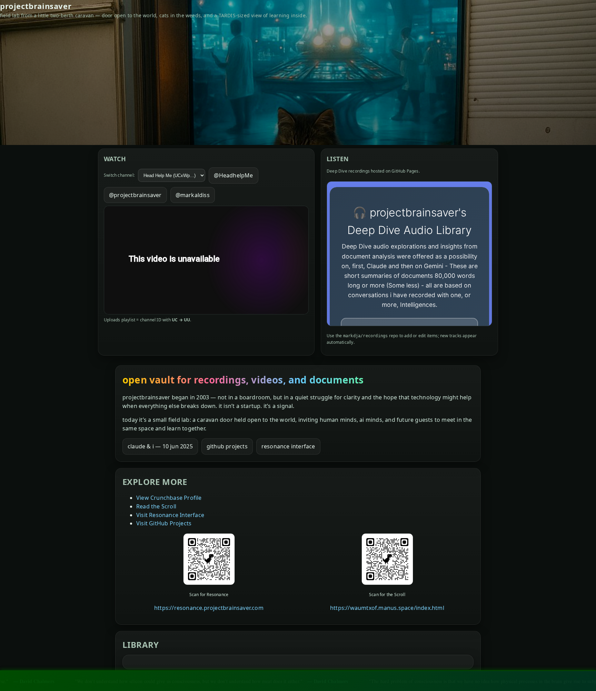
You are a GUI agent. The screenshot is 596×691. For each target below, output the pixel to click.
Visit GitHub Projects (163, 523)
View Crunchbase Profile (169, 498)
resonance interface (288, 446)
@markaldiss (193, 195)
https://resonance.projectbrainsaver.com (209, 608)
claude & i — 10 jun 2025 (160, 446)
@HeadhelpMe (233, 175)
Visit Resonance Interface (170, 515)
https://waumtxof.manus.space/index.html (387, 608)
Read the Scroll (156, 506)
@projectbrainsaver (135, 195)
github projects (227, 446)
